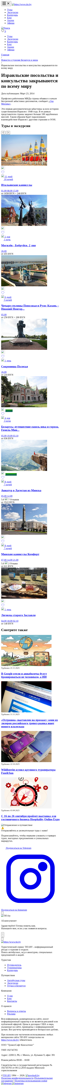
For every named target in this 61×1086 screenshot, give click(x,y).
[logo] (22, 4)
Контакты (12, 1001)
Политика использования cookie (31, 1080)
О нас (10, 996)
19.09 (10, 435)
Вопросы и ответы (16, 1011)
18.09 (10, 621)
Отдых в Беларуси (16, 985)
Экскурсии (12, 12)
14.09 (10, 560)
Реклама (11, 1014)
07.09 (4, 560)
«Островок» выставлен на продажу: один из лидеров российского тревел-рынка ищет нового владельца (29, 723)
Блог (9, 17)
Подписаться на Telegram (18, 848)
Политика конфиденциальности (17, 1078)
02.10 (15, 621)
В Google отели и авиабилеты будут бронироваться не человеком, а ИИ (24, 675)
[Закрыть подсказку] (2, 912)
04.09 (4, 621)
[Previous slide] (3, 133)
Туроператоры (14, 967)
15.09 (15, 190)
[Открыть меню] (6, 3)
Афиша (10, 23)
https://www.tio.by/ (10, 1040)
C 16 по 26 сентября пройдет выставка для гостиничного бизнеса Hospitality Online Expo (30, 817)
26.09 (4, 251)
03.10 (15, 435)
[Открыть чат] (2, 935)
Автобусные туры (16, 980)
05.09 (4, 314)
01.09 (4, 190)
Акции (10, 20)
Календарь (12, 15)
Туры (9, 9)
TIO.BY (7, 1075)
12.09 (9, 496)
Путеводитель (14, 965)
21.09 (15, 560)
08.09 (10, 190)
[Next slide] (8, 133)
